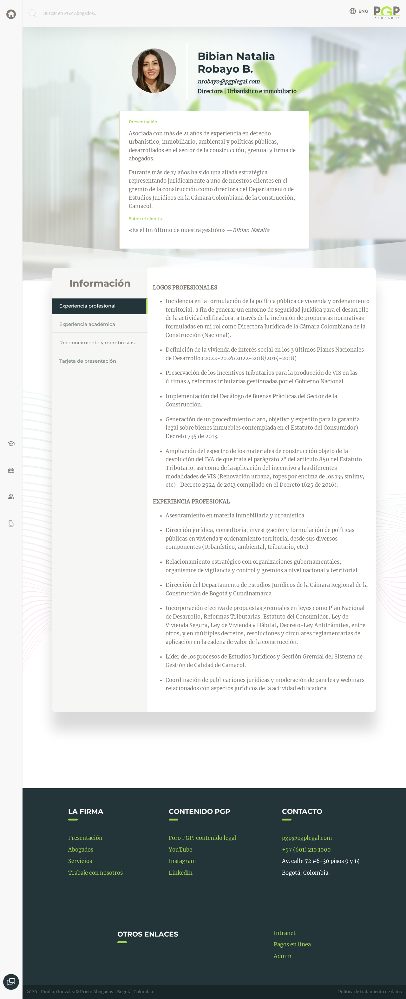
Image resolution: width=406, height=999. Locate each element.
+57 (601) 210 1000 (306, 850)
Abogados (80, 850)
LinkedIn (181, 873)
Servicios (80, 861)
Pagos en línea (292, 944)
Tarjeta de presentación (87, 361)
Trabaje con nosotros (95, 873)
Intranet (285, 933)
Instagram (182, 861)
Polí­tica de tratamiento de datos (370, 992)
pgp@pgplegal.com (307, 838)
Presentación (85, 838)
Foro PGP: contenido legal (202, 838)
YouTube (180, 850)
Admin (282, 956)
